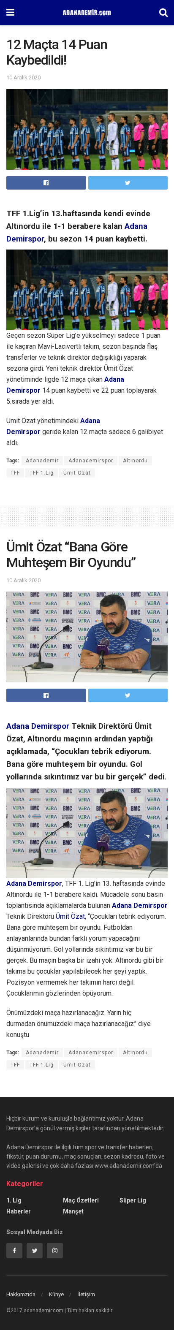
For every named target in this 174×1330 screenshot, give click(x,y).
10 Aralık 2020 (23, 77)
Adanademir (42, 461)
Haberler (18, 1211)
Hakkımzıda (20, 1294)
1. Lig (14, 1200)
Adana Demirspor (37, 726)
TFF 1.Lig (42, 473)
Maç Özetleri (81, 1200)
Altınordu (135, 461)
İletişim (86, 1294)
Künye (56, 1294)
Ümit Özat (77, 473)
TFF (15, 473)
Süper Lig (133, 1200)
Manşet (73, 1211)
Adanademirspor (90, 461)
